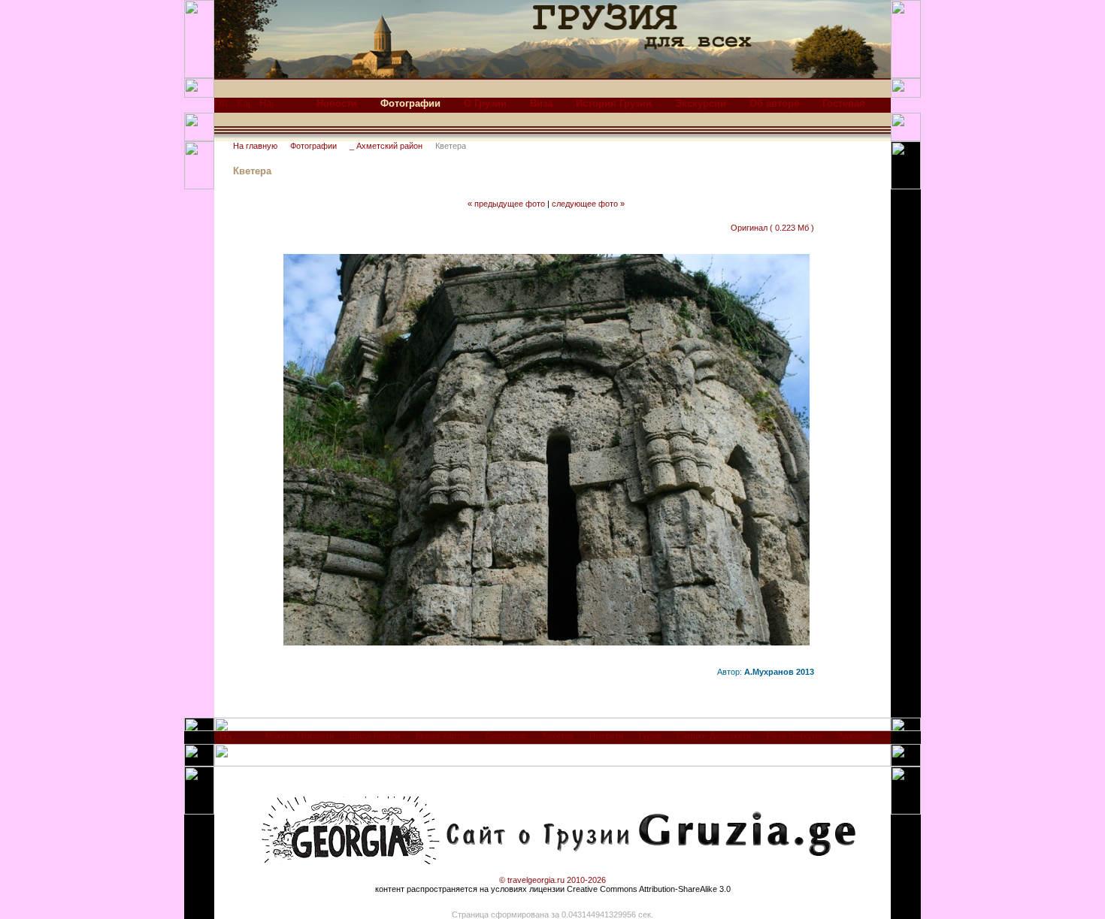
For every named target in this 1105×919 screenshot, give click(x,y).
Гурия (650, 735)
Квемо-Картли (442, 735)
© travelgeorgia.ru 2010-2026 (552, 879)
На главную (255, 145)
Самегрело (506, 735)
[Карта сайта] (243, 107)
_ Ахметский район (386, 145)
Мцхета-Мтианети (299, 735)
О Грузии (485, 103)
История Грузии (614, 103)
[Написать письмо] (266, 107)
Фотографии (313, 145)
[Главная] (220, 107)
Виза (541, 103)
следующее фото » (588, 203)
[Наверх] (225, 740)
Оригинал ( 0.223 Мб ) (772, 227)
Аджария (854, 735)
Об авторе (774, 103)
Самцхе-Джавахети (714, 735)
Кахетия (558, 735)
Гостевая (843, 103)
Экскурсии (700, 103)
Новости (336, 103)
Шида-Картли (375, 735)
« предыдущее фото (506, 203)
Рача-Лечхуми (794, 735)
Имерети (606, 735)
